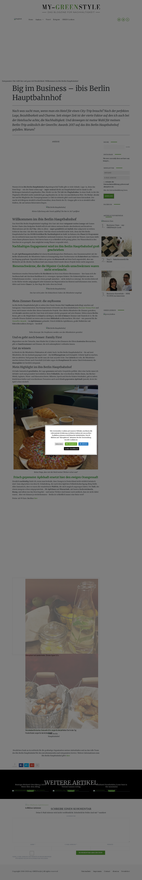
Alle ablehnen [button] (83, 444)
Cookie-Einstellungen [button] (71, 448)
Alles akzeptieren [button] (71, 444)
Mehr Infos (59, 444)
